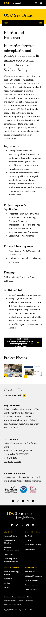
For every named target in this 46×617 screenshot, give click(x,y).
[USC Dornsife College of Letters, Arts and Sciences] (13, 4)
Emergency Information (25, 600)
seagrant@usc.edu (12, 461)
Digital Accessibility (10, 600)
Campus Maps (30, 549)
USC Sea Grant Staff (13, 395)
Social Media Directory (33, 545)
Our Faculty (29, 536)
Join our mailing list (13, 409)
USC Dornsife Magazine (33, 576)
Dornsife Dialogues (32, 580)
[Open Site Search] (41, 3)
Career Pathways (31, 589)
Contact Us (21, 597)
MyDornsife (8, 579)
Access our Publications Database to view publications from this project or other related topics (20, 342)
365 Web (7, 583)
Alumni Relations (31, 572)
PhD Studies (8, 554)
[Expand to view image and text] (5, 375)
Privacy (29, 597)
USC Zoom (7, 587)
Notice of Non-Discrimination (13, 604)
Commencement (31, 585)
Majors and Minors (10, 536)
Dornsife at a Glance (10, 597)
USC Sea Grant (18, 16)
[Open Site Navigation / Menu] (36, 3)
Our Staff (28, 540)
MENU (6, 23)
